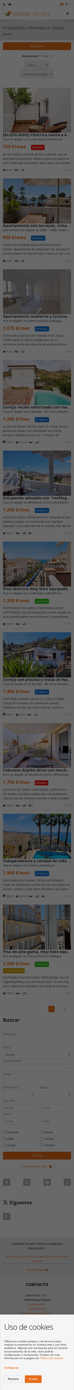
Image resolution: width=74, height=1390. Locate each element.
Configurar (11, 1367)
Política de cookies (51, 1358)
